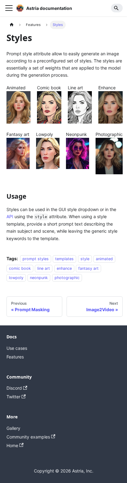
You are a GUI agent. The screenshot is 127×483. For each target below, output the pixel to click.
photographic (67, 277)
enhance (64, 268)
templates (64, 258)
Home (12, 445)
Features (15, 356)
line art (43, 268)
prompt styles (36, 258)
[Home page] (11, 25)
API (9, 216)
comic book (20, 268)
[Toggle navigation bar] (9, 8)
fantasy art (88, 268)
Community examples (28, 436)
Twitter (13, 396)
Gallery (13, 428)
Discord (14, 388)
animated (104, 258)
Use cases (16, 348)
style (84, 258)
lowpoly (16, 277)
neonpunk (39, 277)
